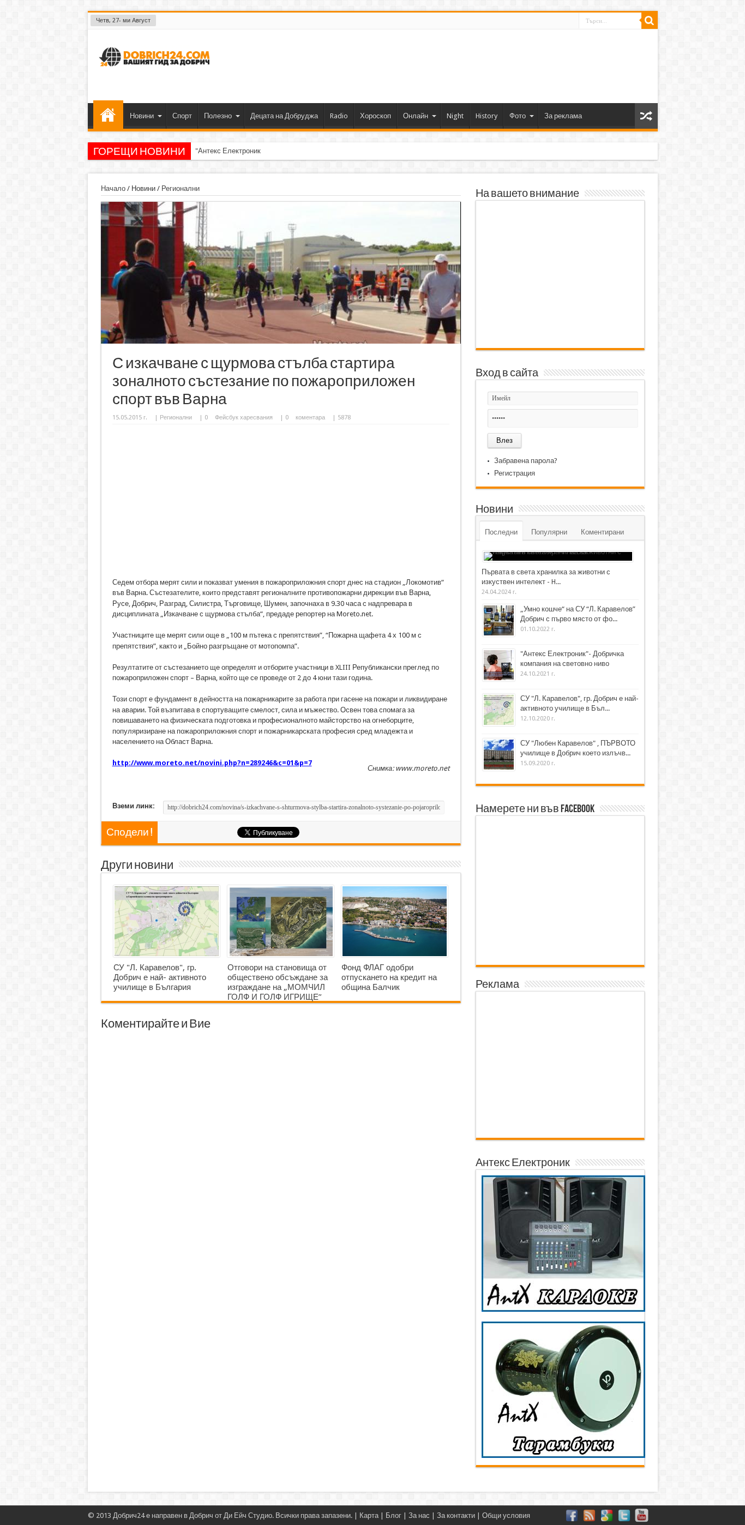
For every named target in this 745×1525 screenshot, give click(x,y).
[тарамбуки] (563, 1455)
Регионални (180, 188)
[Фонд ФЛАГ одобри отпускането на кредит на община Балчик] (395, 921)
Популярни (549, 532)
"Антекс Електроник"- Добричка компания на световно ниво (292, 151)
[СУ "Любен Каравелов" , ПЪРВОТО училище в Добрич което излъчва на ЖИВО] (499, 755)
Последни (501, 532)
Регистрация (514, 473)
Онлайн (415, 116)
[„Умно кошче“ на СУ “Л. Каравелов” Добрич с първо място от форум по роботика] (499, 620)
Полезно (218, 116)
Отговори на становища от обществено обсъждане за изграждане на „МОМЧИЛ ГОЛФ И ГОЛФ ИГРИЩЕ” (277, 982)
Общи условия (506, 1515)
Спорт (182, 116)
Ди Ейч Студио (248, 1515)
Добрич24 (129, 1515)
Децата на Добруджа (284, 116)
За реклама (563, 116)
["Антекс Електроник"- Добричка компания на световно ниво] (499, 665)
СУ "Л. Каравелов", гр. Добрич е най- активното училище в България (159, 977)
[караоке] (563, 1309)
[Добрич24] (156, 71)
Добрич (201, 1515)
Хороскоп (375, 116)
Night (455, 116)
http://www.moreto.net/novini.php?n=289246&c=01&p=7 (212, 763)
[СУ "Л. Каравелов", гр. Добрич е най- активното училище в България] (167, 921)
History (486, 116)
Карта (368, 1515)
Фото (517, 116)
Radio (339, 116)
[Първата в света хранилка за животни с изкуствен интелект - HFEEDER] (558, 556)
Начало (108, 114)
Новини (142, 116)
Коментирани (602, 532)
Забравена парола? (525, 461)
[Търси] (649, 21)
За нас (419, 1515)
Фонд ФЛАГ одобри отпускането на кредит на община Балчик (389, 977)
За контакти (456, 1515)
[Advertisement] (451, 64)
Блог (393, 1515)
